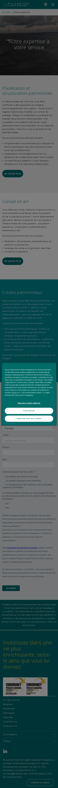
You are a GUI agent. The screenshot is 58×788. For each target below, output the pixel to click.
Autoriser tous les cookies (29, 418)
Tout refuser (29, 411)
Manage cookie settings (29, 403)
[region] (29, 394)
